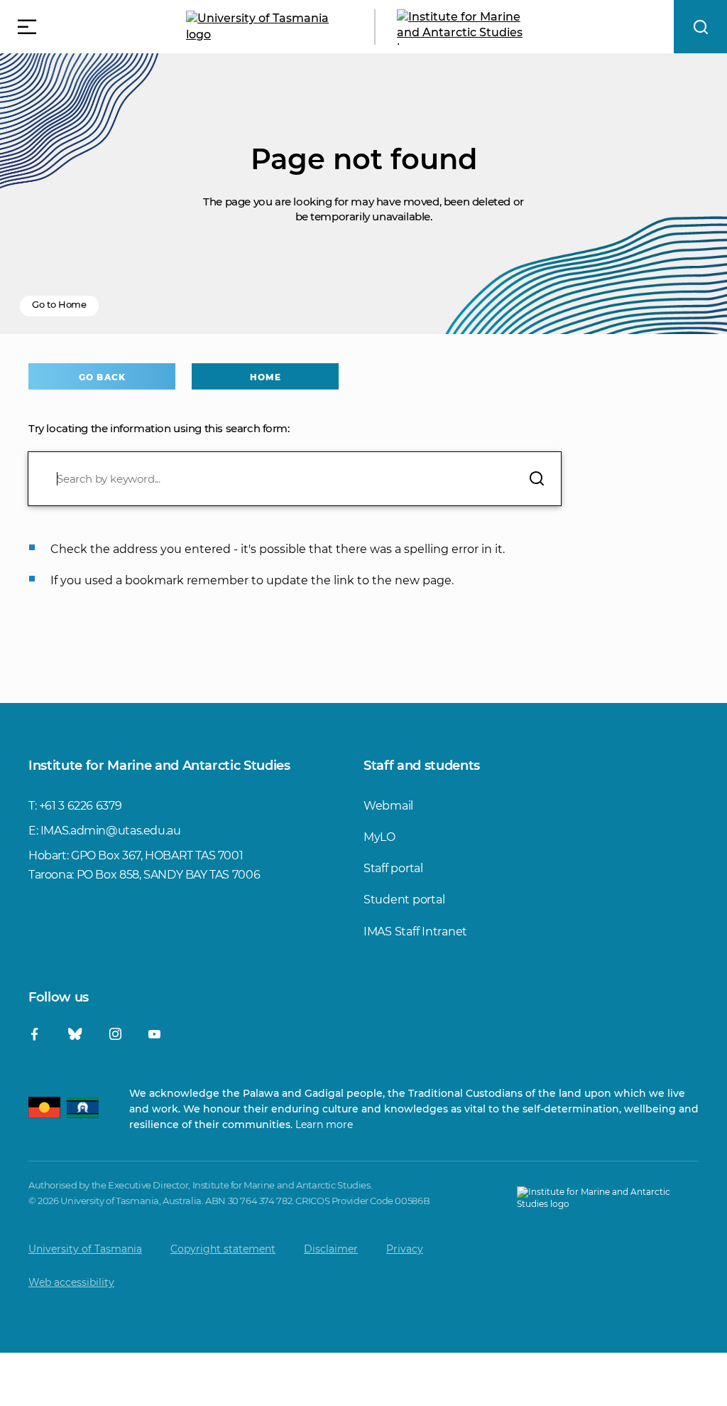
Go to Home (59, 304)
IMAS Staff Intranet (415, 931)
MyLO (379, 837)
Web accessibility (71, 1282)
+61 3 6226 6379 (80, 805)
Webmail (388, 805)
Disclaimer (331, 1249)
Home (265, 377)
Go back (102, 377)
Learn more (324, 1124)
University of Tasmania (85, 1249)
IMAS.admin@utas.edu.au (110, 830)
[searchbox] (294, 478)
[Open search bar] (700, 26)
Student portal (404, 899)
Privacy (404, 1249)
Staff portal (393, 868)
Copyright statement (222, 1249)
